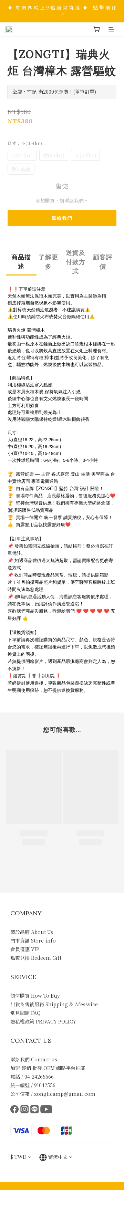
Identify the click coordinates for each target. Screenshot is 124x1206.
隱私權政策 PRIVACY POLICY (43, 1021)
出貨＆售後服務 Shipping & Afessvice (54, 1004)
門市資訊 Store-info (33, 940)
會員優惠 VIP (24, 949)
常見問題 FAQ (25, 1012)
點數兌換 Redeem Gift (35, 957)
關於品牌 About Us (31, 931)
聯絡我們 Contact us (33, 1059)
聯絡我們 (62, 218)
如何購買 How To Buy (35, 995)
